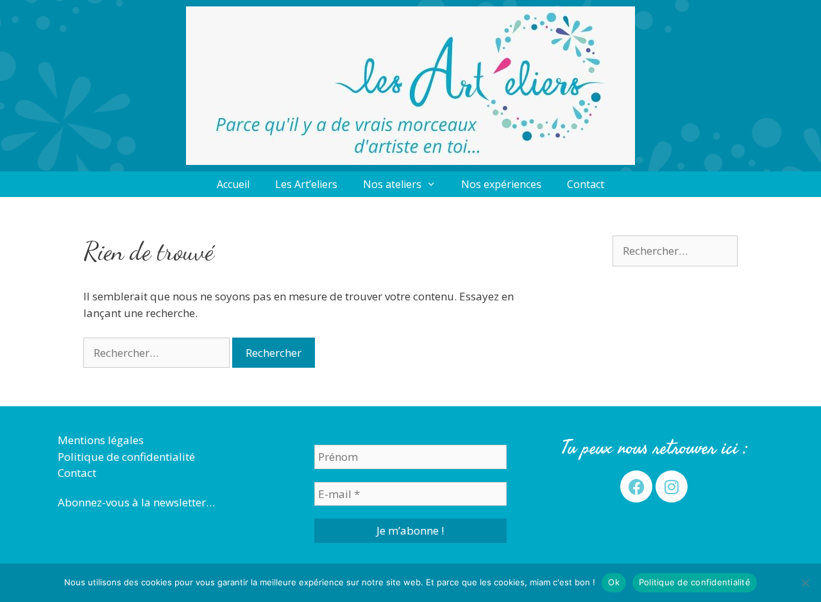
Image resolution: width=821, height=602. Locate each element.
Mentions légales (101, 440)
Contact (585, 184)
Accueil (233, 184)
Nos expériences (501, 184)
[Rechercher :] (157, 352)
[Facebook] (636, 486)
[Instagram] (672, 486)
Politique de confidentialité (126, 456)
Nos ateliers (392, 184)
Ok (614, 582)
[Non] (805, 582)
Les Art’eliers (306, 184)
